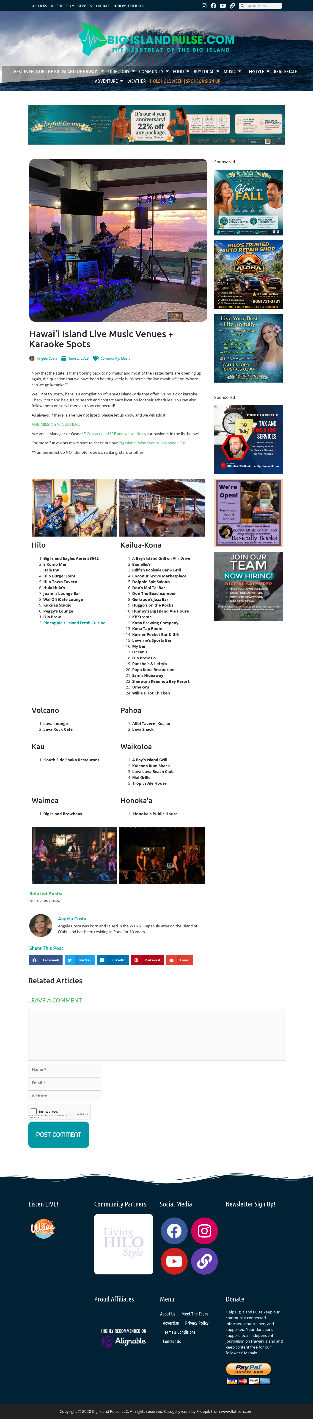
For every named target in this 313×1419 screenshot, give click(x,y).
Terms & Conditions (179, 1332)
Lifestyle (254, 71)
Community (151, 71)
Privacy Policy (197, 1323)
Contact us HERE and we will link (115, 433)
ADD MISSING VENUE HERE (56, 424)
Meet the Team (62, 5)
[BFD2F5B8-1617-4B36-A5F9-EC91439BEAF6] (248, 307)
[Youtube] (223, 5)
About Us (39, 5)
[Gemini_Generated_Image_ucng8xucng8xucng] (156, 143)
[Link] (232, 5)
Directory (118, 71)
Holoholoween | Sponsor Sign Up (185, 81)
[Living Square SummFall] (248, 234)
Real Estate (285, 71)
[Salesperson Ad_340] (248, 619)
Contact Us (172, 1341)
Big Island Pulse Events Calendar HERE (152, 442)
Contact (103, 5)
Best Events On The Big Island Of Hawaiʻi (56, 71)
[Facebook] (213, 5)
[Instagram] (204, 5)
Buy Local (204, 71)
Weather (136, 81)
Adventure (106, 81)
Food (178, 71)
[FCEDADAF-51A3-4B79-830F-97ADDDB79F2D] (248, 472)
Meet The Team (194, 1313)
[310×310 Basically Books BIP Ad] (248, 546)
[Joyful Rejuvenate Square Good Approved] (248, 381)
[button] (46, 960)
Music (230, 71)
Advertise (171, 1323)
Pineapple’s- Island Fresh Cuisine (74, 622)
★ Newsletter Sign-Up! (132, 5)
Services (85, 5)
